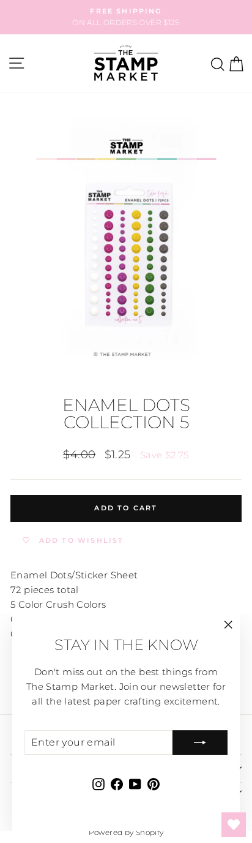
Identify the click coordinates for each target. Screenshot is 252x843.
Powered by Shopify (126, 832)
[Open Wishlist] (233, 824)
